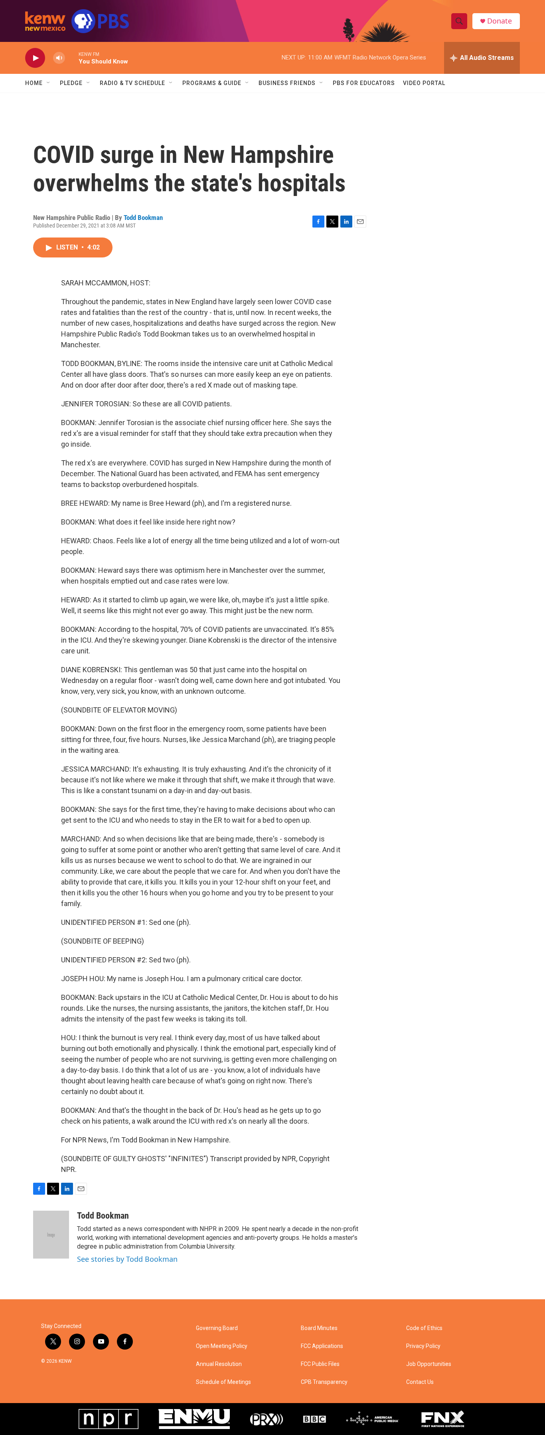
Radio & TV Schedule (132, 83)
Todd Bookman (143, 218)
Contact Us (420, 1382)
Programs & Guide (211, 83)
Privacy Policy (423, 1346)
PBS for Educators (364, 83)
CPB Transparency (324, 1382)
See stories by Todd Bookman (127, 1259)
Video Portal (424, 83)
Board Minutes (319, 1328)
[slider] (72, 57)
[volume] (59, 58)
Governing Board (217, 1328)
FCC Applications (322, 1346)
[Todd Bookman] (51, 1235)
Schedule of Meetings (223, 1382)
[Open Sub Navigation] (48, 83)
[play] (35, 58)
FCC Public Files (320, 1364)
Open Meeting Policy (221, 1346)
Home (34, 83)
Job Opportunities (428, 1364)
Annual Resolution (219, 1364)
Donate (499, 21)
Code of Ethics (424, 1328)
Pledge (71, 83)
